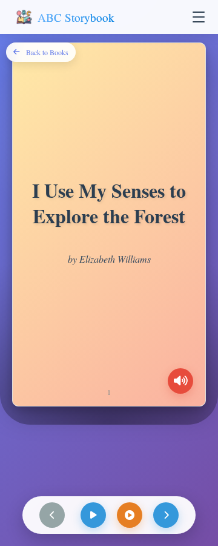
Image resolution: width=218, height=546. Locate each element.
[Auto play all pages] (129, 515)
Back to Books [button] (47, 52)
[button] (198, 17)
